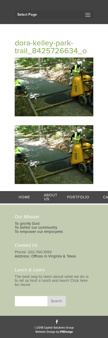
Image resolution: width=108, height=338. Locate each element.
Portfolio (78, 197)
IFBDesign (66, 332)
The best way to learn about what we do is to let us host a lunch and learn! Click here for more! (52, 280)
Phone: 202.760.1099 (33, 252)
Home (24, 197)
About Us (50, 197)
